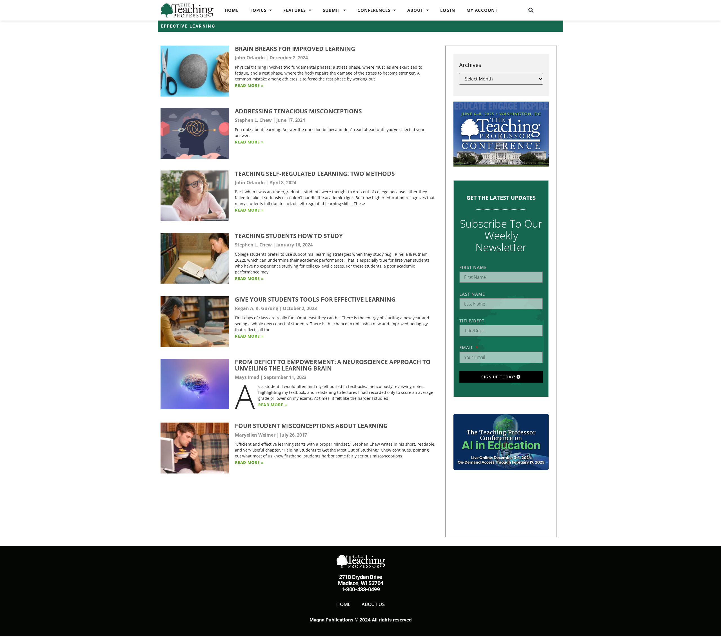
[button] (531, 10)
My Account (482, 10)
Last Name (472, 294)
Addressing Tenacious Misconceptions (298, 111)
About (415, 10)
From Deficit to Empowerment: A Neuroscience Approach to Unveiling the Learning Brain (333, 365)
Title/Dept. (472, 321)
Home (232, 10)
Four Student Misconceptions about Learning (311, 426)
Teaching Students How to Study (289, 236)
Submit (332, 10)
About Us (373, 604)
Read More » (249, 85)
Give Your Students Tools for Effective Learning (315, 299)
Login (447, 10)
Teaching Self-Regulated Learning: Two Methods (315, 174)
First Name (473, 267)
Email (467, 347)
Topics (258, 10)
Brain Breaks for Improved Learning (295, 49)
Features (294, 10)
